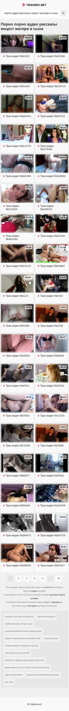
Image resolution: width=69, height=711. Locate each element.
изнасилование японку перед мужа (23, 631)
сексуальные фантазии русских (42, 675)
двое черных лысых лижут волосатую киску (27, 667)
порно (34, 591)
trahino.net (36, 5)
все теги (9, 682)
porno (48, 587)
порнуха (55, 602)
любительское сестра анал (19, 624)
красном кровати (13, 675)
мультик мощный (46, 616)
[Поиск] (63, 13)
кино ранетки (51, 638)
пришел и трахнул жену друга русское (24, 660)
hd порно (32, 606)
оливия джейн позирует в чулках (21, 645)
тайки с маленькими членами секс (22, 638)
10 (59, 578)
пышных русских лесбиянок (19, 616)
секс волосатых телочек (17, 653)
